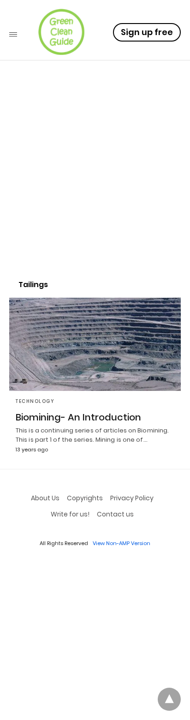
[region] (95, 192)
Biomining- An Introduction (78, 417)
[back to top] (169, 699)
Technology (35, 401)
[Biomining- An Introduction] (95, 344)
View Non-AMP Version (121, 543)
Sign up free (147, 32)
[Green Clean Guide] (61, 32)
